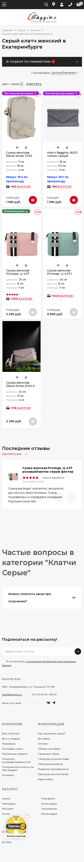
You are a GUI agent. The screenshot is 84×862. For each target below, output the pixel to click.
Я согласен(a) (39, 663)
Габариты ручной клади (53, 758)
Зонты (6, 813)
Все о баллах (10, 733)
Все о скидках (11, 738)
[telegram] (53, 703)
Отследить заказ (12, 748)
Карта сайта (45, 779)
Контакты (8, 775)
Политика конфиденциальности (16, 760)
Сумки (21, 30)
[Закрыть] (27, 815)
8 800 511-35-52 (11, 679)
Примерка (8, 743)
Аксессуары (49, 803)
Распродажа (49, 813)
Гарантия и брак (48, 753)
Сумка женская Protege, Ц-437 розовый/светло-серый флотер (47, 469)
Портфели (48, 798)
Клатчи (35, 30)
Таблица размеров (50, 763)
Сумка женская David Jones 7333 (19, 154)
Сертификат (49, 808)
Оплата (42, 743)
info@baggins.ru (12, 694)
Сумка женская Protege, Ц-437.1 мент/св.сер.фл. (59, 274)
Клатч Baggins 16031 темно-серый (62, 154)
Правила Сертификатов (53, 769)
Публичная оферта (14, 753)
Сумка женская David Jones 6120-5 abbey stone (20, 386)
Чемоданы (8, 803)
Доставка (44, 738)
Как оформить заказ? (52, 733)
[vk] (48, 703)
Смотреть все (12, 454)
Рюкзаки (7, 808)
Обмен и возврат (49, 748)
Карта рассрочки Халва (53, 774)
